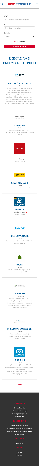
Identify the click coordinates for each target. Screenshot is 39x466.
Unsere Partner (19, 434)
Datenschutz (19, 417)
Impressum (19, 443)
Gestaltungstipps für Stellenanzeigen (19, 431)
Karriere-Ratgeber (19, 408)
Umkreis (7, 33)
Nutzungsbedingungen (19, 414)
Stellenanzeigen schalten (19, 426)
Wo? (5, 25)
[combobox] (19, 19)
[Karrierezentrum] (19, 3)
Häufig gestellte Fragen (19, 411)
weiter (20, 384)
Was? (6, 16)
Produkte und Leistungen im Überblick (19, 428)
